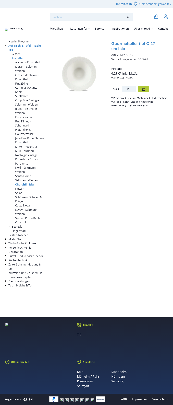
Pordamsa (21, 163)
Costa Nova (22, 205)
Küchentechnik (17, 260)
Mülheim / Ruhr (88, 376)
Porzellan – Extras (26, 159)
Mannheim (119, 372)
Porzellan (18, 58)
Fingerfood (19, 231)
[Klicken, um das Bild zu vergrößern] (78, 67)
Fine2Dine (21, 83)
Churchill (21, 222)
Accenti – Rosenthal (27, 62)
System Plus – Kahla (27, 218)
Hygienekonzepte (19, 277)
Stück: (116, 89)
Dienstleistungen (19, 281)
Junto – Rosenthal (26, 146)
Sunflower (21, 96)
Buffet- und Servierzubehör (25, 256)
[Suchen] (128, 17)
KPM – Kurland (24, 151)
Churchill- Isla (24, 184)
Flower (19, 189)
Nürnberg (118, 376)
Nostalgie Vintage (26, 155)
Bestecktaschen (18, 235)
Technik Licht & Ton (20, 285)
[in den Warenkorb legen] (143, 89)
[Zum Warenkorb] (156, 17)
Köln (80, 372)
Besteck (17, 226)
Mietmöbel (15, 239)
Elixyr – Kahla (23, 117)
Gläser (16, 54)
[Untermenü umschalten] (6, 45)
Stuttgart (83, 386)
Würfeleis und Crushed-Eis (25, 273)
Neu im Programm (20, 41)
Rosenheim (85, 381)
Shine (18, 193)
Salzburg (117, 381)
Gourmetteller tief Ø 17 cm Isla (133, 46)
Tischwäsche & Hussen (23, 243)
